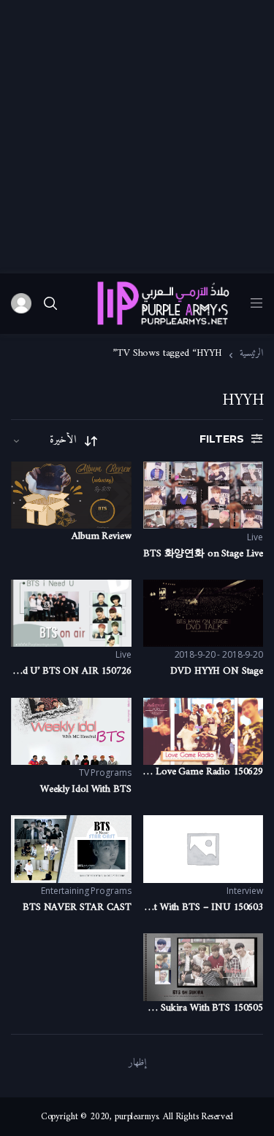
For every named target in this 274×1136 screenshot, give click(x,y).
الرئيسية (251, 353)
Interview (245, 890)
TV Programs (105, 772)
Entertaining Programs (86, 890)
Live (255, 537)
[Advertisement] (137, 136)
